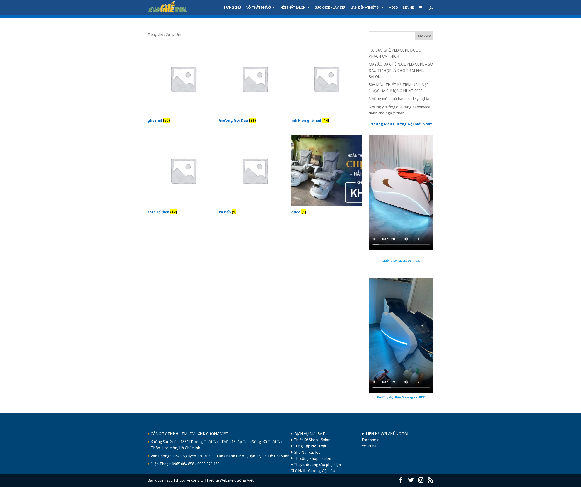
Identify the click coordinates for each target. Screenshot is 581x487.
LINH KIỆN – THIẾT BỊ (364, 8)
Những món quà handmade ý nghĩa (399, 98)
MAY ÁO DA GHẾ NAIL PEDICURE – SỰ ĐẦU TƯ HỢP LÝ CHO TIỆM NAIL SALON (401, 70)
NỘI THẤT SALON (292, 8)
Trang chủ (155, 34)
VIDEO (393, 8)
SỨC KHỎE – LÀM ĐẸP (330, 8)
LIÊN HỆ (408, 8)
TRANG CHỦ (232, 8)
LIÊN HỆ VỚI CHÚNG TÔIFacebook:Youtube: (385, 439)
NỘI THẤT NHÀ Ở (258, 8)
